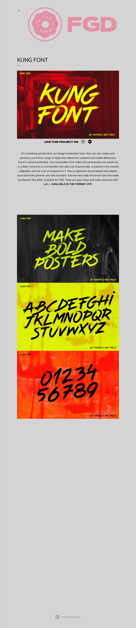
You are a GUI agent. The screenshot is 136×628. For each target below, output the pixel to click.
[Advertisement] (68, 572)
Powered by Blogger (71, 617)
